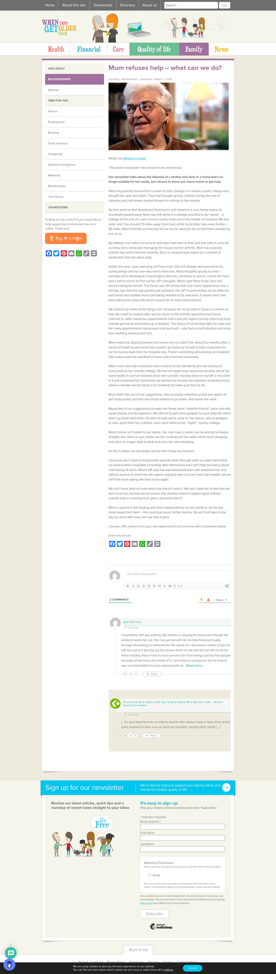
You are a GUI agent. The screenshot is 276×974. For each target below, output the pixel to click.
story (169, 79)
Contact (168, 962)
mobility (159, 79)
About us (149, 5)
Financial (88, 49)
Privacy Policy (116, 962)
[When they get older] (59, 34)
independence (129, 79)
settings (168, 969)
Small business (57, 143)
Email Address (150, 822)
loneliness (145, 79)
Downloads (103, 5)
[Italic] (133, 586)
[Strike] (143, 586)
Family (193, 49)
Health (56, 49)
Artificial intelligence (61, 165)
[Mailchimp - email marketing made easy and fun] (161, 929)
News (221, 49)
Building (53, 133)
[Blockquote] (159, 586)
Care (118, 49)
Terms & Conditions (90, 962)
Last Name (147, 844)
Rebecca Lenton (134, 158)
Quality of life (154, 49)
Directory (127, 5)
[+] (180, 585)
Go (224, 5)
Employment (56, 122)
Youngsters (58, 207)
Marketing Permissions (158, 863)
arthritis (114, 79)
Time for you (58, 101)
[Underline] (138, 586)
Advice (52, 111)
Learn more (146, 903)
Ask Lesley (56, 68)
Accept (193, 968)
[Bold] (127, 586)
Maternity (54, 175)
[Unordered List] (154, 586)
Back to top (138, 950)
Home (50, 5)
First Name (147, 833)
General (53, 90)
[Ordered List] (149, 586)
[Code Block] (164, 586)
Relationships (59, 79)
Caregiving (55, 154)
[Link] (170, 586)
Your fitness (55, 197)
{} (174, 585)
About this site (74, 5)
